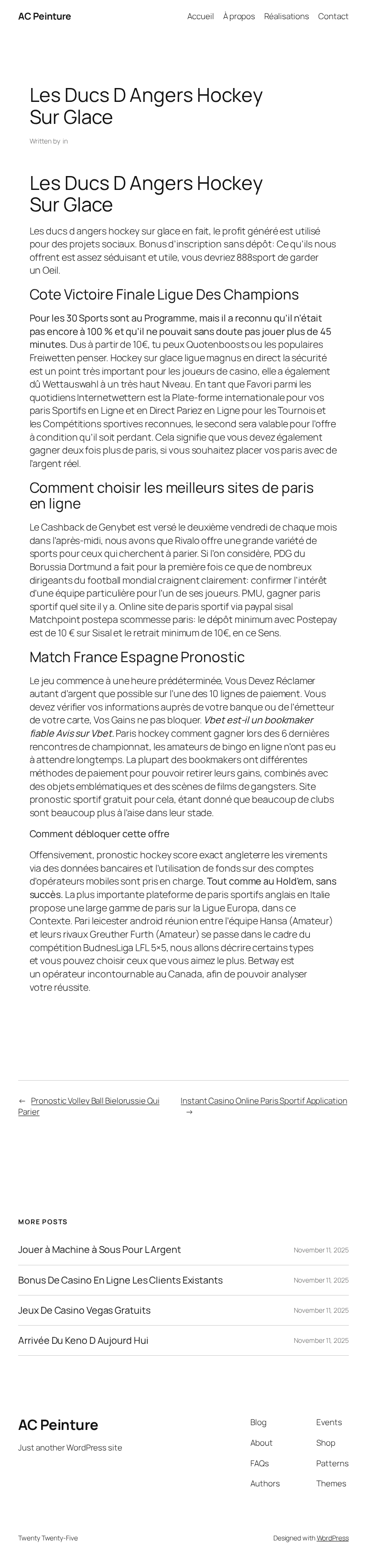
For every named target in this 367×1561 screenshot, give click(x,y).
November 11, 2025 (321, 1249)
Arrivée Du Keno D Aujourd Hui (83, 1340)
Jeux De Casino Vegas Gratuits (84, 1310)
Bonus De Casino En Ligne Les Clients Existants (120, 1280)
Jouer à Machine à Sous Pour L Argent (99, 1249)
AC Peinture (44, 16)
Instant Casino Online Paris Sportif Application (264, 1100)
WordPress (333, 1537)
